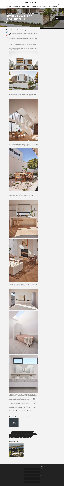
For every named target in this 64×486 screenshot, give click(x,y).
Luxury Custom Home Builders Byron (29, 434)
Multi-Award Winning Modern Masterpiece (31, 469)
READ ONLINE (44, 6)
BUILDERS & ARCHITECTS (16, 6)
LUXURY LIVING (33, 6)
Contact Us (41, 468)
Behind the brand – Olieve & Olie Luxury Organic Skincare (32, 481)
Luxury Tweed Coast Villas (18, 454)
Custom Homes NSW (33, 13)
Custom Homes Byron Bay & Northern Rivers (21, 13)
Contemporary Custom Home (17, 448)
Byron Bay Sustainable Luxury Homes (19, 433)
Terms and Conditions (43, 475)
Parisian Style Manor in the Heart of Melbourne (32, 472)
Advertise (41, 466)
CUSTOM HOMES (9, 6)
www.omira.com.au (29, 416)
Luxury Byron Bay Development (15, 434)
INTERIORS (23, 6)
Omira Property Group (14, 437)
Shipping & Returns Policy (43, 473)
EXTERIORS (28, 6)
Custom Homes (9, 13)
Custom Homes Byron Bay (31, 433)
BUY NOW (49, 6)
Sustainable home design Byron (25, 437)
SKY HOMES (39, 6)
